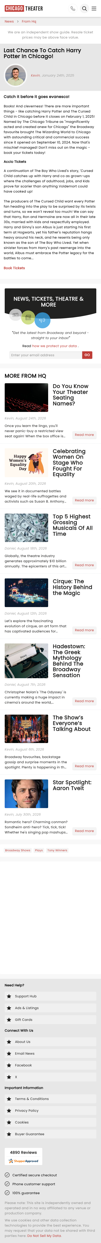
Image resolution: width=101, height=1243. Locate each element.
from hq (29, 21)
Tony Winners (57, 850)
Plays (39, 850)
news (9, 21)
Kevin (35, 75)
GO (87, 354)
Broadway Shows (17, 850)
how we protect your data (55, 346)
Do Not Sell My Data (44, 1235)
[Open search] (84, 8)
